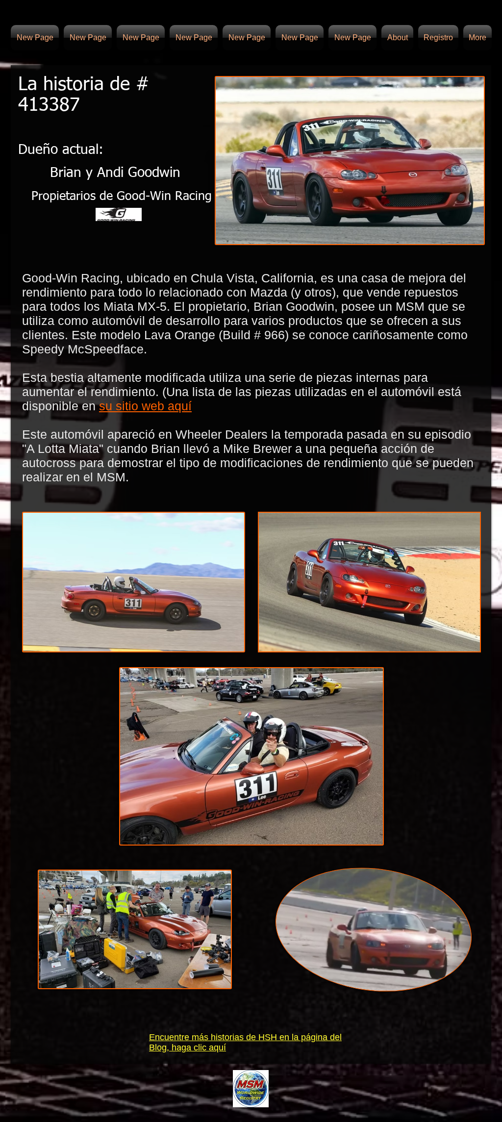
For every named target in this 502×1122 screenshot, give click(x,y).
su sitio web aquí (145, 406)
